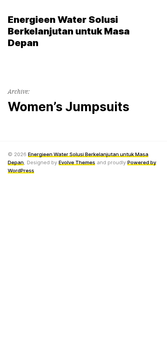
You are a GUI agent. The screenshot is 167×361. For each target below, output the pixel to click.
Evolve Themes (77, 162)
